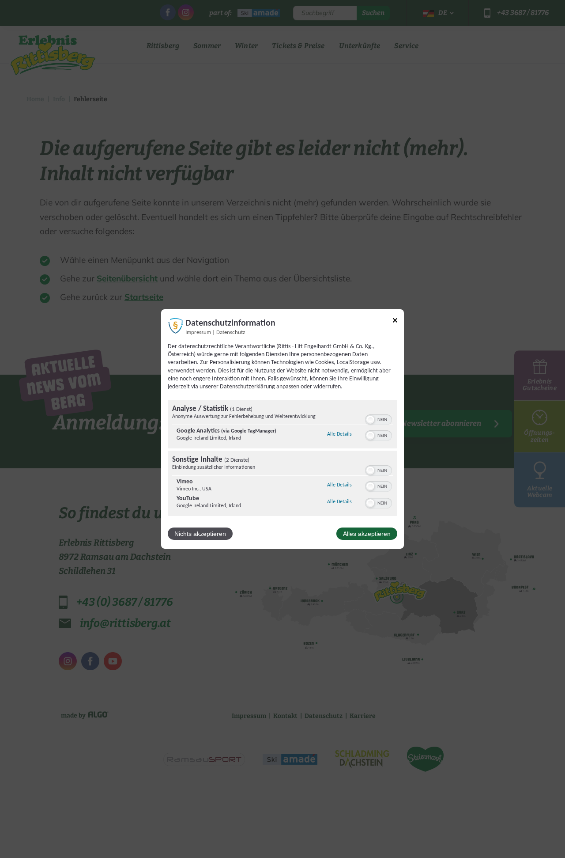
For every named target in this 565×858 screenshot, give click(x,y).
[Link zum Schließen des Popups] (395, 322)
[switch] (378, 419)
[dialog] (282, 429)
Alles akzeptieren (367, 533)
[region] (282, 459)
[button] (370, 420)
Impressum (198, 332)
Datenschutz (230, 332)
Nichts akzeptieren (200, 533)
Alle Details (339, 434)
